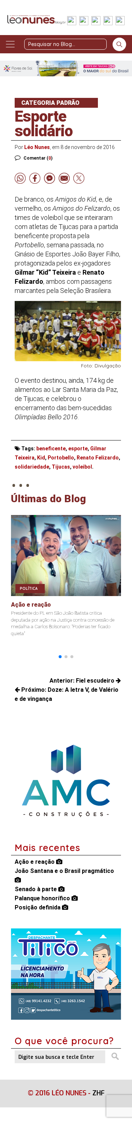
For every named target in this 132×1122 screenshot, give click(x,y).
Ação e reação (35, 861)
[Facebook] (71, 21)
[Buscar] (119, 44)
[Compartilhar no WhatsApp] (20, 178)
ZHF (98, 1093)
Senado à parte (36, 889)
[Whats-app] (120, 21)
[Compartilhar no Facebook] (34, 178)
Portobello (61, 458)
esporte (78, 448)
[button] (60, 656)
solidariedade (32, 467)
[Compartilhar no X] (78, 178)
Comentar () (37, 158)
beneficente (51, 448)
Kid (41, 458)
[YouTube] (108, 21)
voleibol (82, 467)
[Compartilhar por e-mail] (64, 178)
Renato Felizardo (98, 458)
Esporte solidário (44, 123)
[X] (95, 21)
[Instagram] (83, 21)
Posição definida (38, 907)
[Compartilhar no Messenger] (49, 178)
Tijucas (61, 467)
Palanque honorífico (43, 898)
